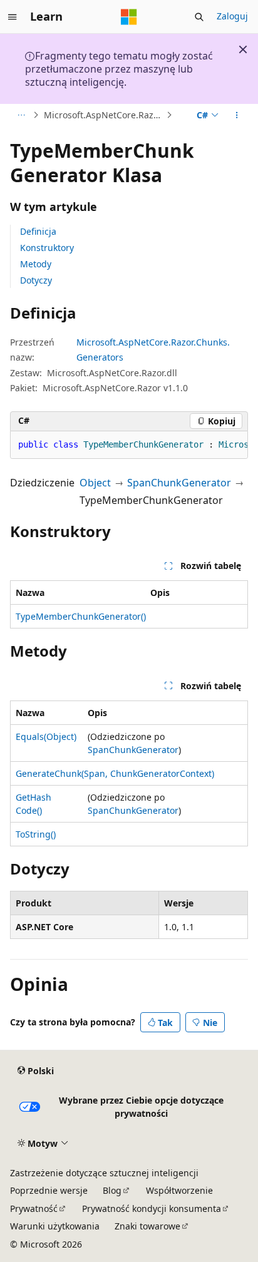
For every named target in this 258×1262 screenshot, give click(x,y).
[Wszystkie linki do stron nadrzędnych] (21, 115)
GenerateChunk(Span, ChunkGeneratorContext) (115, 773)
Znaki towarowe (147, 1226)
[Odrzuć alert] (243, 49)
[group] (129, 445)
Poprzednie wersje (49, 1190)
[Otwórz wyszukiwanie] (199, 17)
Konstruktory (47, 248)
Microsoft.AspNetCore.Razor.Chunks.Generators (103, 115)
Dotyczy (36, 280)
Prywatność (34, 1208)
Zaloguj (232, 16)
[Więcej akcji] (237, 115)
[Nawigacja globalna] (12, 17)
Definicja (38, 231)
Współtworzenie (179, 1190)
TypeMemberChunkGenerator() (81, 616)
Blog (112, 1190)
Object (95, 483)
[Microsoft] (129, 17)
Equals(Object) (46, 736)
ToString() (36, 834)
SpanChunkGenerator (179, 483)
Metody (35, 264)
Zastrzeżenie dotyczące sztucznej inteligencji (104, 1173)
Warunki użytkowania (55, 1226)
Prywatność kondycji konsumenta (151, 1208)
